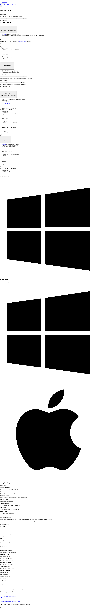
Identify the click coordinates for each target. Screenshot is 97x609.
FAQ (8, 4)
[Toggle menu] (1, 6)
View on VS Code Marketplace (5, 103)
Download (10, 4)
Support (18, 601)
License (10, 601)
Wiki (1, 4)
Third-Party (13, 601)
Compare (5, 4)
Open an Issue (14, 596)
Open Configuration (3, 522)
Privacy (7, 601)
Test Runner (2, 601)
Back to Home (4, 7)
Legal (5, 601)
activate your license (22, 41)
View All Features (3, 596)
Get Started (14, 4)
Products (2, 3)
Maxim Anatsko (5, 599)
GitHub (16, 601)
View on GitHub (9, 596)
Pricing (3, 4)
